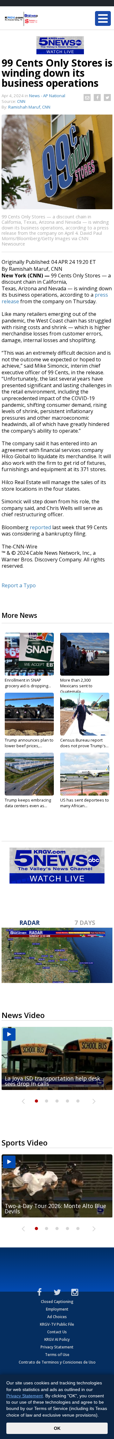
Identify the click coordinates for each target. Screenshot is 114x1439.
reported (40, 527)
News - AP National (47, 95)
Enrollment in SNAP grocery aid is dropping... (28, 683)
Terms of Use (57, 1354)
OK (57, 1428)
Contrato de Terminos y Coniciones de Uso (57, 1362)
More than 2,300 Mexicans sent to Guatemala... (76, 685)
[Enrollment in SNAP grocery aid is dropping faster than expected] (29, 654)
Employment (57, 1309)
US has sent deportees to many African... (84, 802)
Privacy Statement (57, 1347)
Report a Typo (19, 585)
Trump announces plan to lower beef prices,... (29, 743)
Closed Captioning (57, 1301)
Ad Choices (57, 1316)
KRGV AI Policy (57, 1339)
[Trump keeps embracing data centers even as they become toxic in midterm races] (29, 774)
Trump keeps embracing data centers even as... (28, 802)
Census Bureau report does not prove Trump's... (84, 743)
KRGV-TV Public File (57, 1324)
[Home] (42, 19)
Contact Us (57, 1332)
